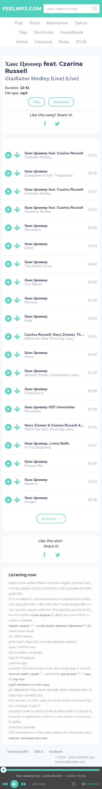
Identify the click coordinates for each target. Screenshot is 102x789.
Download (61, 102)
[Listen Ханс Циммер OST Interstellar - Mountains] (9, 409)
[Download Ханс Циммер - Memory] (18, 300)
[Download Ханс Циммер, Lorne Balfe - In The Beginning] (18, 445)
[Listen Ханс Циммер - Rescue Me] (9, 463)
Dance (81, 23)
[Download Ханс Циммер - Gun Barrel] (18, 282)
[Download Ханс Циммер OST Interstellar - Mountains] (18, 409)
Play (36, 102)
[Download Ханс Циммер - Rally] (18, 318)
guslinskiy (16, 593)
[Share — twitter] (57, 124)
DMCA (38, 751)
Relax (64, 42)
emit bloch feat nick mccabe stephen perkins (42, 642)
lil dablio (15, 722)
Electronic (44, 32)
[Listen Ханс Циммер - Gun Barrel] (9, 282)
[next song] (23, 784)
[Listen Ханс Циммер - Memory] (9, 300)
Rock (34, 23)
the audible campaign (25, 652)
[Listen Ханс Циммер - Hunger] (9, 500)
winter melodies (20, 620)
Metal (22, 42)
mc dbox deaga (21, 636)
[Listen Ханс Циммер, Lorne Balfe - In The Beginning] (9, 445)
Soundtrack (71, 32)
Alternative (57, 23)
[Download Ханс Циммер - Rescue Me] (18, 463)
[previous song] (4, 784)
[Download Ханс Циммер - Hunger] (18, 500)
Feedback (55, 751)
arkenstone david (21, 631)
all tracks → (51, 519)
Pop (19, 23)
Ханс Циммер (36, 171)
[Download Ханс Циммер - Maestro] (18, 482)
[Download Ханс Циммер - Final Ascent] (18, 391)
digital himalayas (21, 658)
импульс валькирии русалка (28, 738)
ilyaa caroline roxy (22, 647)
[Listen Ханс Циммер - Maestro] (9, 482)
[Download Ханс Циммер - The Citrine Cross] (18, 264)
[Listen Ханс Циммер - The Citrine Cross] (9, 264)
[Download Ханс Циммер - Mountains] (18, 228)
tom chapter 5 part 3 (24, 706)
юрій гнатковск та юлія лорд (29, 684)
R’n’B (81, 42)
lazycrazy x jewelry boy (26, 695)
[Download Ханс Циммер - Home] (18, 355)
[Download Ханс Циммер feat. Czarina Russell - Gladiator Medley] (18, 155)
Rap (23, 32)
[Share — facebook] (45, 124)
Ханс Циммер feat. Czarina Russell (54, 153)
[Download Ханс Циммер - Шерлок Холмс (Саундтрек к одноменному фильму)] (18, 373)
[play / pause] (14, 784)
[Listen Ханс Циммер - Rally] (9, 318)
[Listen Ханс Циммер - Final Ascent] (9, 391)
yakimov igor (18, 663)
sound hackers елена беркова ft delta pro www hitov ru (49, 615)
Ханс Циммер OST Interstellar (50, 407)
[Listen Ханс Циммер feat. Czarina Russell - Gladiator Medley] (9, 155)
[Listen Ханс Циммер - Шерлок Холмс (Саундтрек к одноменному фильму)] (9, 373)
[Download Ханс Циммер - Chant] (18, 246)
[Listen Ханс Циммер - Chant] (9, 246)
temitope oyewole (22, 727)
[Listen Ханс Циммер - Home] (9, 355)
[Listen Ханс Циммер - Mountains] (9, 228)
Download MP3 (17, 751)
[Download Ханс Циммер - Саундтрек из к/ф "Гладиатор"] (18, 173)
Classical (43, 42)
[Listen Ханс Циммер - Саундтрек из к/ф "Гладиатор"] (9, 173)
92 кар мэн (16, 679)
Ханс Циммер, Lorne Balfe (47, 443)
